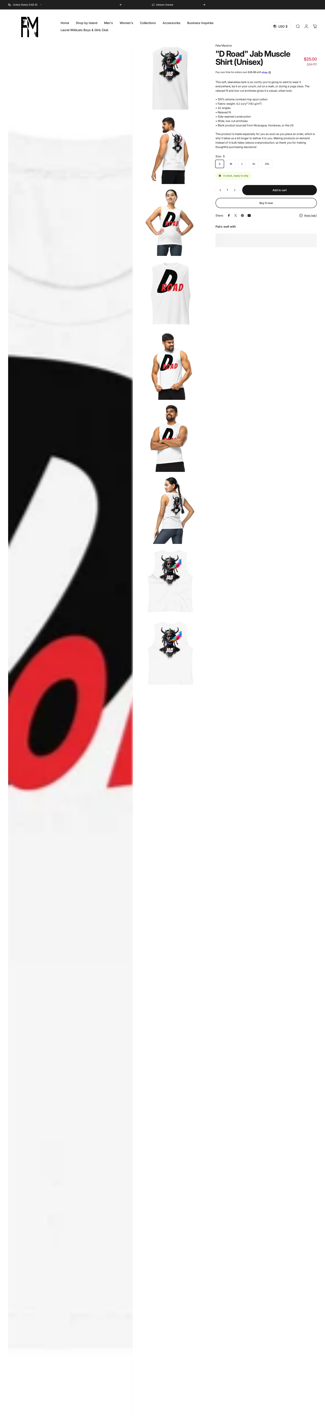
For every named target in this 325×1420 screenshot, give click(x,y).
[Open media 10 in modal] (170, 653)
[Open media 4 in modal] (170, 221)
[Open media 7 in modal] (170, 437)
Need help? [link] (310, 215)
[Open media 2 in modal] (170, 77)
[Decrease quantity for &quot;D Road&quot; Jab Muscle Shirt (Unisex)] (219, 190)
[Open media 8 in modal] (170, 509)
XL (253, 163)
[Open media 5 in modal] (170, 293)
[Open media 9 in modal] (170, 581)
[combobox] (25, 4)
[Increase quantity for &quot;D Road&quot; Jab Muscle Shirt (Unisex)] (235, 190)
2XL (267, 163)
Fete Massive (223, 45)
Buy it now (266, 203)
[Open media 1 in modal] (70, 730)
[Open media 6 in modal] (170, 365)
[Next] (204, 4)
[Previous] (121, 4)
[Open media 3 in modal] (170, 149)
